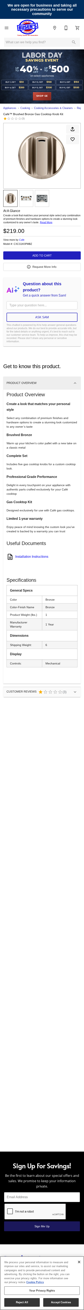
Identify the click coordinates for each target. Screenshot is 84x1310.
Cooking (25, 108)
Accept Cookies (61, 1302)
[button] (6, 28)
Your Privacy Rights (42, 1290)
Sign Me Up (42, 1226)
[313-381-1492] (66, 28)
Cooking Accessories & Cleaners (53, 108)
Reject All (22, 1302)
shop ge (42, 96)
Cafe (21, 239)
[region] (42, 1283)
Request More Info (44, 266)
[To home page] (27, 28)
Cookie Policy (35, 1282)
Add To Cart (42, 255)
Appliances (9, 108)
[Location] (55, 28)
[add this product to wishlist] (72, 139)
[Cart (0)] (77, 28)
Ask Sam (42, 317)
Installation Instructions (31, 556)
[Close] (79, 1261)
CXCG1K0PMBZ (23, 244)
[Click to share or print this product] (72, 129)
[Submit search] (73, 42)
